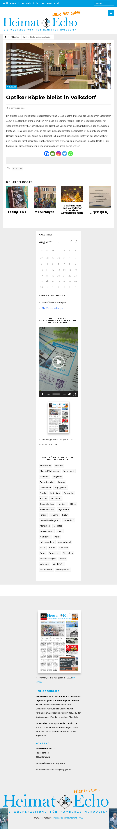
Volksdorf (17, 169)
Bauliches (44, 476)
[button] (58, 362)
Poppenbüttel (64, 542)
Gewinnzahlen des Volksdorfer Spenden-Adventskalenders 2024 (72, 210)
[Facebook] (46, 153)
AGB (81, 817)
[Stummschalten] (69, 394)
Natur (59, 531)
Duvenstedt (45, 487)
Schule (52, 547)
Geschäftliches (47, 504)
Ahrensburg (45, 465)
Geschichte (56, 498)
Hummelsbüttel (47, 509)
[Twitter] (64, 153)
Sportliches (54, 553)
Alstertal (59, 465)
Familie (43, 493)
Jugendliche (63, 509)
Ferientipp (55, 493)
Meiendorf (68, 520)
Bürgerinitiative (47, 482)
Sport (42, 553)
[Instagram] (58, 153)
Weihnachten (46, 569)
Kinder (43, 514)
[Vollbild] (74, 394)
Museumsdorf (46, 531)
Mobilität (58, 525)
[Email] (52, 153)
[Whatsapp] (70, 153)
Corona (61, 482)
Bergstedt (57, 476)
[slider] (56, 394)
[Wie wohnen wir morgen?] (45, 197)
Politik (57, 536)
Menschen (45, 525)
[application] (58, 362)
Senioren (63, 547)
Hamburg (62, 504)
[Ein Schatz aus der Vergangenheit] (17, 197)
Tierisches (68, 553)
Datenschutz (71, 817)
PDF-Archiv (51, 444)
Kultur (65, 514)
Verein (63, 558)
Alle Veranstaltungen (52, 307)
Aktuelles (15, 37)
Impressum (58, 817)
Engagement (60, 487)
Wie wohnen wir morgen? (44, 213)
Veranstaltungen (48, 558)
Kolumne (54, 514)
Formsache (69, 493)
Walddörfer (58, 564)
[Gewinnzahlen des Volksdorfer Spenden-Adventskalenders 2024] (72, 194)
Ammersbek (68, 471)
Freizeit (43, 498)
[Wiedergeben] (42, 394)
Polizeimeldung (47, 542)
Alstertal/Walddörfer (49, 471)
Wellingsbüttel (62, 569)
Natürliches (45, 536)
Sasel (42, 547)
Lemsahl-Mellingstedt (50, 520)
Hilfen (73, 504)
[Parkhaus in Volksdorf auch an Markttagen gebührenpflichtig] (100, 197)
